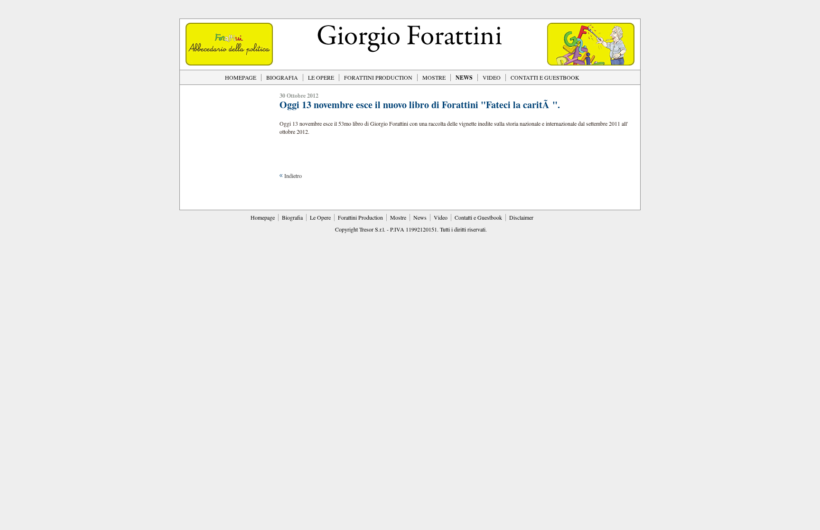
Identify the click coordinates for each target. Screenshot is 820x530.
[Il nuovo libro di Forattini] (229, 63)
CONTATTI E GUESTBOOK (545, 77)
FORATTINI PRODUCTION (378, 77)
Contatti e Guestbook (478, 217)
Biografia (292, 217)
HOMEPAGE (240, 77)
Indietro (293, 175)
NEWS (464, 78)
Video (440, 217)
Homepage (263, 217)
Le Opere (320, 217)
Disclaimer (521, 217)
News (420, 217)
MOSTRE (434, 77)
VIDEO (492, 77)
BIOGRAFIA (282, 77)
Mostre (398, 217)
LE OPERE (321, 77)
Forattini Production (360, 217)
